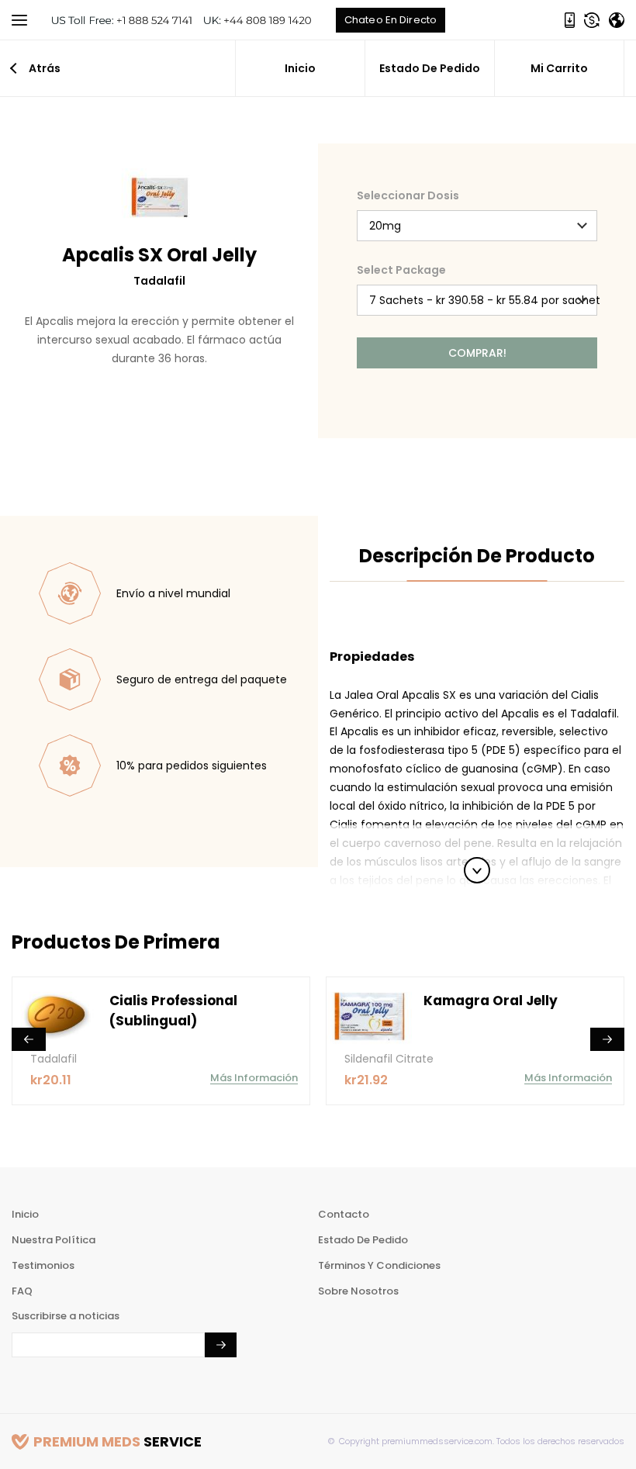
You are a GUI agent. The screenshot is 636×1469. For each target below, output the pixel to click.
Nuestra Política (53, 1239)
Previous (29, 1039)
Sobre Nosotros (358, 1291)
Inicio (300, 68)
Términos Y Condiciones (379, 1265)
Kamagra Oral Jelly (490, 1000)
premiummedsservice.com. (436, 1441)
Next (607, 1039)
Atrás (44, 68)
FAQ (22, 1291)
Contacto (343, 1214)
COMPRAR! (477, 353)
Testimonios (43, 1265)
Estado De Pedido (429, 68)
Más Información (254, 1077)
